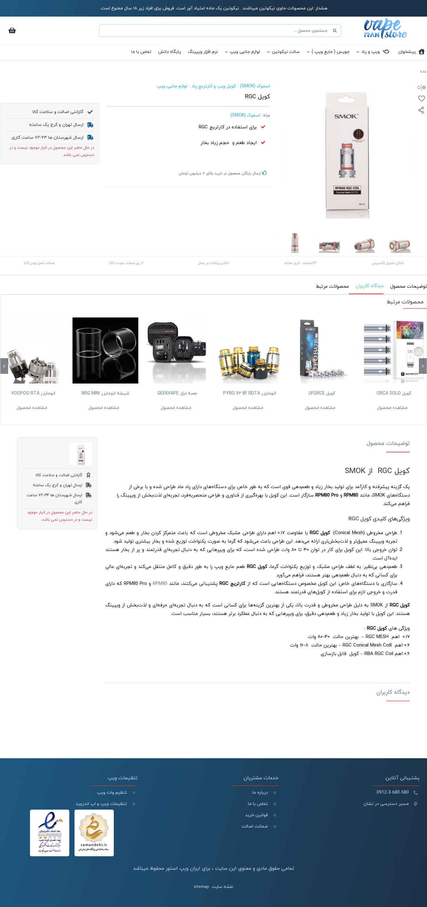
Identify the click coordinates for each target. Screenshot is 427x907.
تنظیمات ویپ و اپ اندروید (100, 804)
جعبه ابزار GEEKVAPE (177, 393)
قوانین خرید (256, 815)
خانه (423, 71)
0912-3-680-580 (393, 793)
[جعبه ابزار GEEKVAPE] (177, 350)
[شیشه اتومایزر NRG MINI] (105, 350)
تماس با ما (258, 804)
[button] (423, 366)
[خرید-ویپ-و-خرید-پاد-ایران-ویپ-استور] (385, 20)
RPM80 (160, 583)
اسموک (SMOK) (255, 86)
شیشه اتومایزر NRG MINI (105, 393)
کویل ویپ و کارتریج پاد (214, 86)
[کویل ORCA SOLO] (394, 350)
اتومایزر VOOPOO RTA (33, 393)
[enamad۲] (72, 812)
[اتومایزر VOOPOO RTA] (33, 350)
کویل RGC (394, 471)
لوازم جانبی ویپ (172, 86)
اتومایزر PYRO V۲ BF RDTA (249, 393)
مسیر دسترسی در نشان (386, 804)
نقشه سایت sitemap (213, 887)
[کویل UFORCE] (322, 350)
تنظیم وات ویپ (112, 793)
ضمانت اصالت (255, 826)
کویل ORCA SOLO (394, 393)
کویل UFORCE (322, 393)
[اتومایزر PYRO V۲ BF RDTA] (250, 350)
